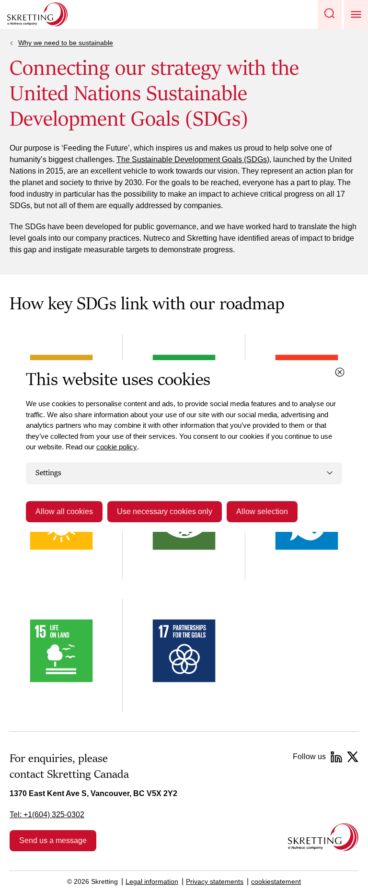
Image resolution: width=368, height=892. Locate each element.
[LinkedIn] (336, 757)
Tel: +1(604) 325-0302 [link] (47, 814)
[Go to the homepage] (323, 837)
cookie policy (116, 447)
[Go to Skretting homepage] (37, 14)
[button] (330, 14)
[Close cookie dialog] (340, 372)
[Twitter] (352, 757)
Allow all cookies (64, 511)
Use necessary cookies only (164, 511)
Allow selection (262, 511)
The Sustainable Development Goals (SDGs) (192, 159)
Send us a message (53, 840)
